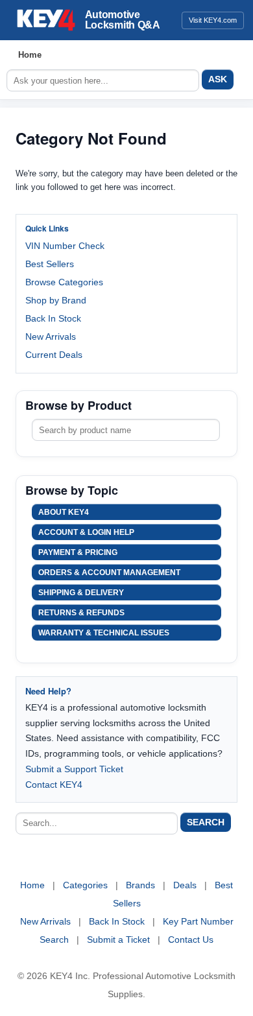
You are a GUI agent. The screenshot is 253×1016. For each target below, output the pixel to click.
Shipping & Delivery (81, 592)
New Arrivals (50, 336)
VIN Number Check (64, 246)
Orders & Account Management (109, 572)
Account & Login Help (86, 532)
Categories (85, 885)
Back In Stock (53, 318)
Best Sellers (49, 264)
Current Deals (53, 354)
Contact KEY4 (53, 784)
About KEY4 (63, 512)
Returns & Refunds (81, 612)
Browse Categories (64, 282)
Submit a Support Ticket (74, 769)
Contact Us (190, 939)
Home (30, 55)
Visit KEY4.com (213, 20)
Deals (185, 885)
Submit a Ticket (118, 939)
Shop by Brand (55, 300)
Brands (140, 885)
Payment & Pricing (77, 552)
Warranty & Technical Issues (103, 632)
